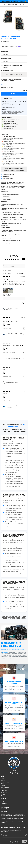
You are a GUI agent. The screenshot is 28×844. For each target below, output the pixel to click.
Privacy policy (3, 785)
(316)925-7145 (4, 803)
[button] (20, 259)
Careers (2, 783)
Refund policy (3, 789)
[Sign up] (25, 835)
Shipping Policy (4, 790)
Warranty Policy (4, 792)
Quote (2, 796)
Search (2, 778)
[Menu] (1, 4)
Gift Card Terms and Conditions (7, 782)
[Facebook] (10, 842)
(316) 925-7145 (10, 128)
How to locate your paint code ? (7, 87)
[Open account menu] (23, 4)
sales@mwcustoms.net (5, 801)
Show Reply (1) (6, 298)
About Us (2, 780)
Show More (17, 286)
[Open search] (4, 4)
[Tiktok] (17, 842)
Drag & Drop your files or (14, 74)
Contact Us (3, 794)
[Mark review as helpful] (23, 303)
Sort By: (18, 273)
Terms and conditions (5, 787)
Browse (20, 74)
